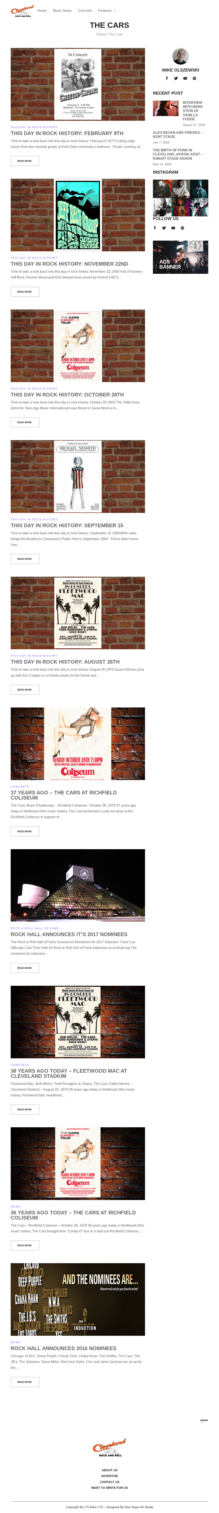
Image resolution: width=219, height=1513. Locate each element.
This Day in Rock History (34, 127)
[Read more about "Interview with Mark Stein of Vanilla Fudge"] (166, 108)
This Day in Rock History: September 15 (67, 525)
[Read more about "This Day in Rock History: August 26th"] (78, 613)
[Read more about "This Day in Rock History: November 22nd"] (78, 215)
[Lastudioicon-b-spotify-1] (194, 78)
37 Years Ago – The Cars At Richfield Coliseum (64, 795)
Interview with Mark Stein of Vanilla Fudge (193, 111)
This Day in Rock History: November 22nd (69, 264)
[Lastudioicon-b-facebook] (167, 78)
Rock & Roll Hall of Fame (35, 928)
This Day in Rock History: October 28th (67, 395)
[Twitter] (176, 78)
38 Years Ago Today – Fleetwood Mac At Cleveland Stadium (69, 1073)
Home (101, 34)
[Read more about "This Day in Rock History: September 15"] (78, 476)
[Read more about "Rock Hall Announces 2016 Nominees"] (78, 1299)
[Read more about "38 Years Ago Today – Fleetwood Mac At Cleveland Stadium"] (78, 1022)
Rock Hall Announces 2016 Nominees (63, 1348)
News (16, 1206)
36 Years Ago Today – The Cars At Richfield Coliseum (73, 1215)
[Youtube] (185, 78)
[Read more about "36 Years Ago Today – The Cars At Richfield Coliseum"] (78, 1163)
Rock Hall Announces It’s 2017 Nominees (69, 934)
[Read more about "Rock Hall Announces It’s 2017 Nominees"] (78, 885)
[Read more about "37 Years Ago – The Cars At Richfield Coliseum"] (78, 743)
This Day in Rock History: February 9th (67, 133)
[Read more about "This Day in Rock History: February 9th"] (78, 84)
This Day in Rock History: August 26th (65, 662)
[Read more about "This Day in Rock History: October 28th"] (78, 346)
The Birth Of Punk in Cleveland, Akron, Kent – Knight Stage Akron (178, 154)
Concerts (20, 786)
